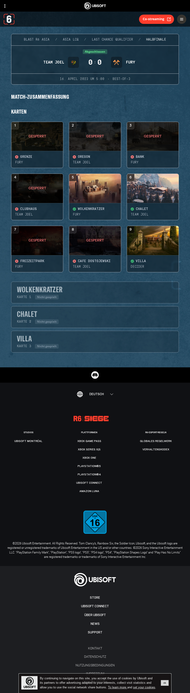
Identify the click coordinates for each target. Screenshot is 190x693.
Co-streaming (153, 19)
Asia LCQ (71, 39)
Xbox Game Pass (89, 441)
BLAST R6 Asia (37, 39)
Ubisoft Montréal (28, 441)
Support (95, 632)
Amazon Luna (89, 491)
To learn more (117, 687)
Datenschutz (95, 656)
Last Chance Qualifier (112, 39)
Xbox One (89, 457)
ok (164, 682)
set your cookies (144, 687)
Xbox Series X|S (89, 449)
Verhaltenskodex (155, 449)
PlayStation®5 (89, 466)
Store (95, 597)
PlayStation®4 (89, 474)
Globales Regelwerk (156, 441)
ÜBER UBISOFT (95, 615)
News (95, 624)
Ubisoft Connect (95, 606)
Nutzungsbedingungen (95, 665)
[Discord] (95, 375)
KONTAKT (95, 648)
